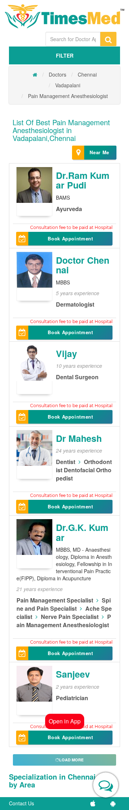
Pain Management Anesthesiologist (68, 95)
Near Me (99, 152)
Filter (64, 55)
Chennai (87, 74)
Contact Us (21, 803)
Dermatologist (75, 304)
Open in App (65, 721)
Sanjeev (73, 674)
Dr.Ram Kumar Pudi (82, 180)
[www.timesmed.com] (35, 74)
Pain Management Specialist (54, 600)
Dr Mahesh (79, 438)
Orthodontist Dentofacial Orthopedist (84, 470)
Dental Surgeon (77, 377)
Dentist (65, 462)
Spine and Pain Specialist (63, 604)
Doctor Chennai (82, 265)
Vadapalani (67, 85)
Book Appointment (70, 238)
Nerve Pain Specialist (70, 617)
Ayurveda (69, 209)
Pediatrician (72, 698)
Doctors (57, 74)
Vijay (66, 353)
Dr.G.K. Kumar (82, 532)
